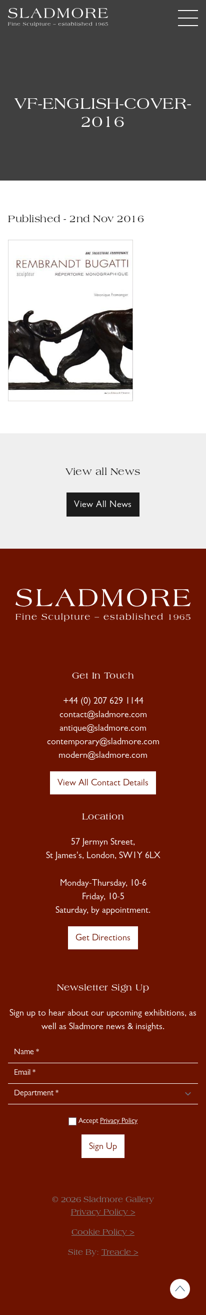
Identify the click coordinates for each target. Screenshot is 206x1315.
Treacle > (120, 1253)
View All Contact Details (103, 783)
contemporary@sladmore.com (103, 742)
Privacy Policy (119, 1121)
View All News (103, 505)
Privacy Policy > (103, 1213)
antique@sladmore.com (103, 729)
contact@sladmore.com (103, 715)
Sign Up (103, 1147)
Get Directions (103, 938)
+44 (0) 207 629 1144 (103, 702)
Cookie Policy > (103, 1233)
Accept (107, 1121)
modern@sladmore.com (103, 756)
